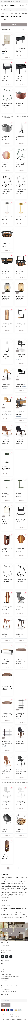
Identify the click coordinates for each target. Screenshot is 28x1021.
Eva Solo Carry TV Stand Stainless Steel (7, 580)
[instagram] (6, 956)
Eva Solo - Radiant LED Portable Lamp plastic (7, 324)
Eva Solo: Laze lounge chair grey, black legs (20, 607)
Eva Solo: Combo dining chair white (21, 802)
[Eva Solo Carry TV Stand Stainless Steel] (7, 571)
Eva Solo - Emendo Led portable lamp (6, 467)
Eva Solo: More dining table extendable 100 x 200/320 (6, 660)
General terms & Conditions (9, 1014)
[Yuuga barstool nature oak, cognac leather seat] (7, 624)
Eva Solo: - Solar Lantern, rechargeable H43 (6, 520)
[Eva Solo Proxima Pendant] (7, 154)
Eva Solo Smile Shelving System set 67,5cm (6, 742)
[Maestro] (7, 1010)
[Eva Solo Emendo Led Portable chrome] (7, 208)
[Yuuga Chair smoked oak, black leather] (21, 733)
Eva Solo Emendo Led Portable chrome (7, 217)
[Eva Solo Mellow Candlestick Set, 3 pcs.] (21, 127)
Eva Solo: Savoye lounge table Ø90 (7, 714)
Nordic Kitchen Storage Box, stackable (6, 270)
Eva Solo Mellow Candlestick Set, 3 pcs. (21, 137)
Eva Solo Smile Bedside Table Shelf (20, 412)
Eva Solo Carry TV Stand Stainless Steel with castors (21, 190)
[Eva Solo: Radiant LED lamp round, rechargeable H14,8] (21, 539)
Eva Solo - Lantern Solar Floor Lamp (6, 355)
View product (7, 57)
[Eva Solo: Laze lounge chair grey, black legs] (21, 597)
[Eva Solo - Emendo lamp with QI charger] (21, 484)
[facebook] (2, 956)
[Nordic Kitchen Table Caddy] (21, 261)
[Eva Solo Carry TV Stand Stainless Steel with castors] (21, 181)
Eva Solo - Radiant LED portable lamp (7, 607)
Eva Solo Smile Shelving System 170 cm (20, 714)
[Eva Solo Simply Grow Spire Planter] (21, 68)
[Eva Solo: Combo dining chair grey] (7, 792)
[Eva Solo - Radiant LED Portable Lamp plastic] (7, 314)
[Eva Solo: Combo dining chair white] (21, 792)
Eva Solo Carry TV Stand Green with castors (21, 163)
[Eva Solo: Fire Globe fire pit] (7, 819)
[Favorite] (11, 256)
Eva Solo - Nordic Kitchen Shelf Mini (21, 324)
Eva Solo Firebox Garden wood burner (6, 855)
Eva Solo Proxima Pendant (6, 163)
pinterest (14, 934)
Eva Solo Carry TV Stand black (21, 580)
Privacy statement (21, 1014)
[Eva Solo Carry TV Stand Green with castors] (21, 154)
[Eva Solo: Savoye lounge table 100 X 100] (21, 651)
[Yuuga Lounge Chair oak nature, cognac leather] (7, 431)
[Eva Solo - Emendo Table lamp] (7, 484)
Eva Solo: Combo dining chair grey (6, 802)
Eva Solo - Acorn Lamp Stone (6, 297)
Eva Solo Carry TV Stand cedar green (7, 104)
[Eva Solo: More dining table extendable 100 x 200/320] (7, 651)
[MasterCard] (3, 1010)
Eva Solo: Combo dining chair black (21, 770)
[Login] (20, 5)
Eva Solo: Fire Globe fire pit (5, 828)
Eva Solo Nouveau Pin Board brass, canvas (5, 49)
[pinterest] (10, 956)
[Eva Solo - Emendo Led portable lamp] (7, 458)
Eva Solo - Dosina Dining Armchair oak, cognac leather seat (6, 412)
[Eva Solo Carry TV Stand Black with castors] (7, 181)
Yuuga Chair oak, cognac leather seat (6, 770)
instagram (20, 929)
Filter (14, 24)
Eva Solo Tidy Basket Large (5, 137)
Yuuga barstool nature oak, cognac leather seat (6, 634)
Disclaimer (11, 1016)
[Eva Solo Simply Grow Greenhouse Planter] (7, 68)
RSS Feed (17, 1016)
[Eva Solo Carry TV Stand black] (21, 571)
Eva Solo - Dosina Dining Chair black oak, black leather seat (20, 355)
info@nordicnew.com (7, 952)
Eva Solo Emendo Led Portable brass (21, 217)
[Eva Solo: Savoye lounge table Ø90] (7, 704)
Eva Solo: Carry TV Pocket (21, 520)
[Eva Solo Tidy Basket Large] (7, 127)
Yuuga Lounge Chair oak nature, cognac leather (6, 440)
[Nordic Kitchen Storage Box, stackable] (7, 261)
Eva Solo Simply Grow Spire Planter (20, 77)
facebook (8, 929)
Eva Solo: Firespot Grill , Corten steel (7, 549)
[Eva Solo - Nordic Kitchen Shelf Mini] (21, 314)
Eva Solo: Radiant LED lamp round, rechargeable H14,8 (20, 549)
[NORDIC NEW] (8, 5)
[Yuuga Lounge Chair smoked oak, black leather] (21, 431)
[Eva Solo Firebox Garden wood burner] (7, 846)
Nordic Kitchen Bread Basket (6, 243)
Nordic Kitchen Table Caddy (20, 270)
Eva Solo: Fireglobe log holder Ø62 (19, 829)
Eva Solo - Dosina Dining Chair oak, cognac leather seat (6, 384)
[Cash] (16, 1010)
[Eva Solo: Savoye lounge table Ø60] (7, 678)
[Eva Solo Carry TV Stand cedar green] (7, 95)
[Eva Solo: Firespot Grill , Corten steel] (7, 539)
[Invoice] (20, 1010)
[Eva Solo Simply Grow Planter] (21, 40)
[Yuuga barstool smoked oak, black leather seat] (21, 624)
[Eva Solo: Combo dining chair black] (21, 761)
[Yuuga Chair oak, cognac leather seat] (7, 761)
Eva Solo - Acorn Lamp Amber (20, 297)
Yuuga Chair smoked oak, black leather (19, 742)
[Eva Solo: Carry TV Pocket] (21, 511)
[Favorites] (23, 5)
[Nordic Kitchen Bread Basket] (7, 234)
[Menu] (1, 10)
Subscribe (5, 1004)
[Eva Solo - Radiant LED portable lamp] (7, 597)
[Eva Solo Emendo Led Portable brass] (21, 208)
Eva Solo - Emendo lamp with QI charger (20, 494)
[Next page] (19, 868)
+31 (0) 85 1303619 (7, 951)
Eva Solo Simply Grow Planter (20, 49)
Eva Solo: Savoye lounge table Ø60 (7, 687)
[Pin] (11, 1010)
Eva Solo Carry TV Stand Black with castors (7, 190)
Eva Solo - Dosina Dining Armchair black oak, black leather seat (20, 384)
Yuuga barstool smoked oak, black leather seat (21, 634)
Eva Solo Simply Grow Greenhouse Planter (6, 77)
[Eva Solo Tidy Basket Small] (21, 95)
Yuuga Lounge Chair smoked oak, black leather (21, 440)
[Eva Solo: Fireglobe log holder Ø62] (21, 819)
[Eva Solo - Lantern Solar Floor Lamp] (7, 346)
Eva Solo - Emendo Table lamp (6, 494)
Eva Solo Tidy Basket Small (19, 104)
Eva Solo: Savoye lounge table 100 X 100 (20, 660)
